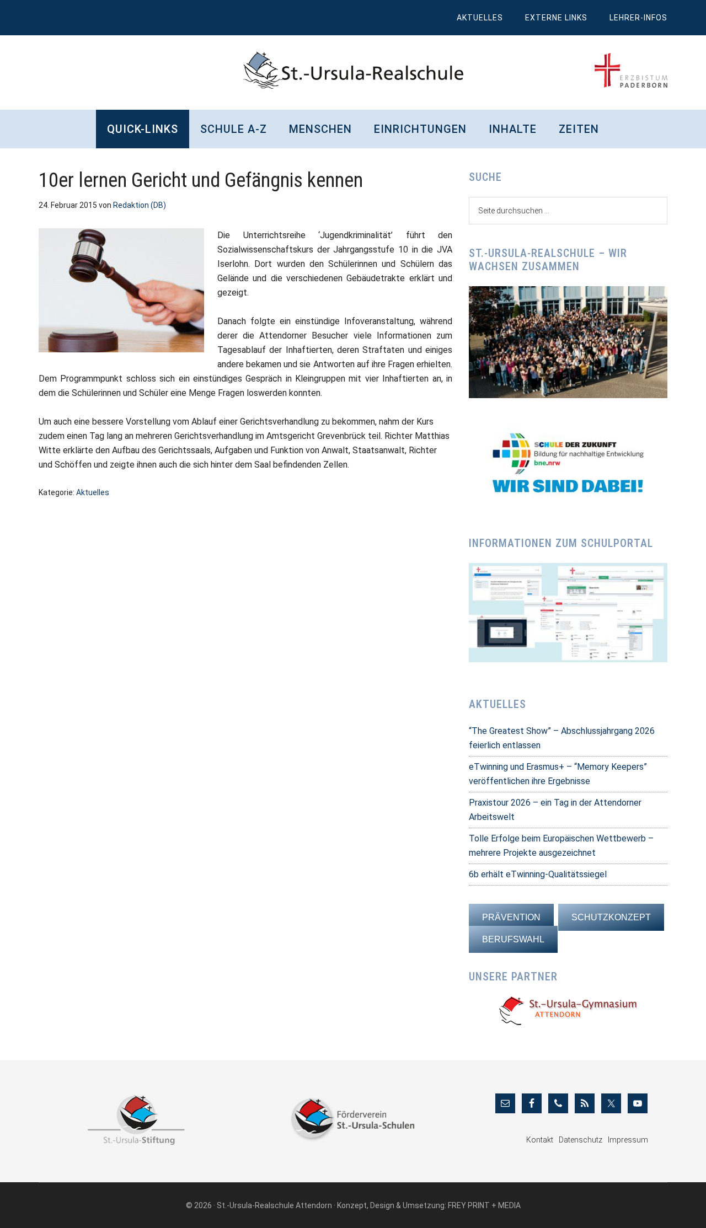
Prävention (511, 917)
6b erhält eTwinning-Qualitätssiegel (538, 874)
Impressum (628, 1139)
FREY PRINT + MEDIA (484, 1205)
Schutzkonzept (611, 917)
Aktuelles (92, 492)
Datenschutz (580, 1139)
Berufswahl (513, 939)
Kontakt (539, 1139)
